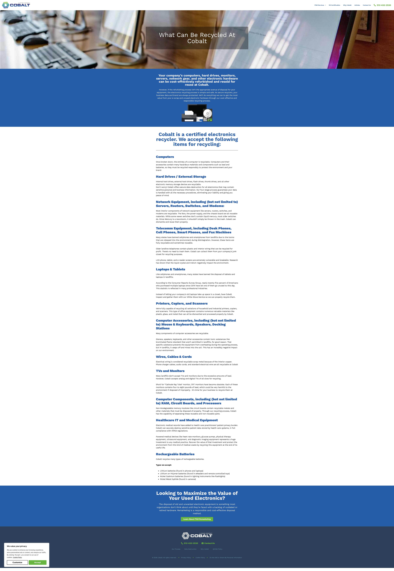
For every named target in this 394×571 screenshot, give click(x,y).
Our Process (176, 549)
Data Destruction (190, 549)
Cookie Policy (17, 557)
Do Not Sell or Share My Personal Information (226, 557)
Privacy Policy (186, 557)
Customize (17, 562)
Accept (37, 562)
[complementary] (26, 555)
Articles (357, 5)
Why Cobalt (347, 5)
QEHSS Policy (217, 549)
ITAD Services (319, 5)
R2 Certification (334, 5)
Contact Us (367, 5)
